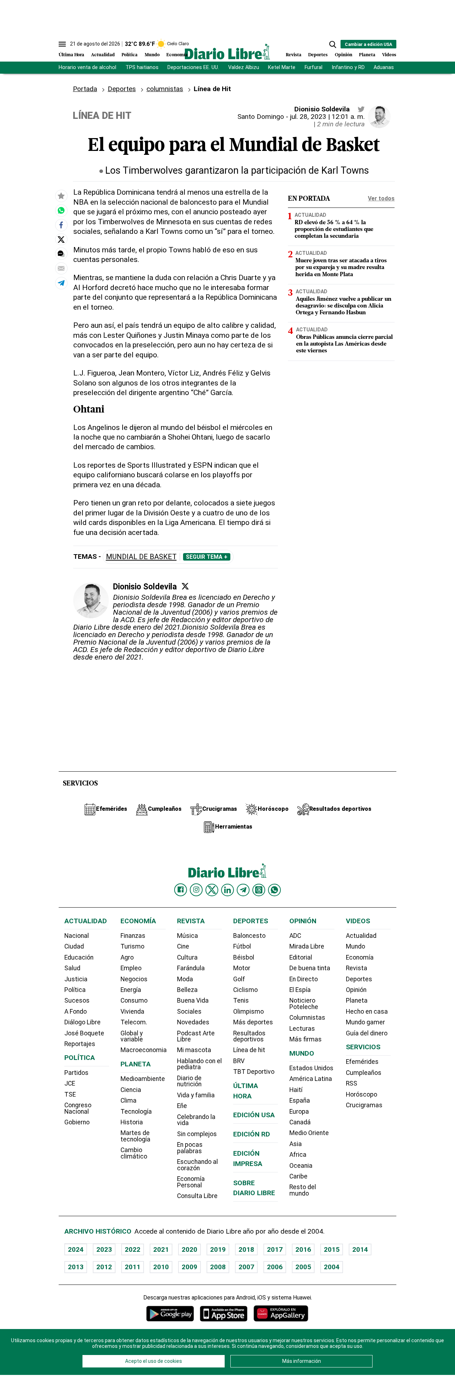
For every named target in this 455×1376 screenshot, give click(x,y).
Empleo (131, 968)
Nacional (76, 935)
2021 (161, 1249)
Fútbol (242, 946)
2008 (218, 1267)
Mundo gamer (365, 1022)
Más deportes (253, 1022)
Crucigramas (364, 1105)
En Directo (303, 979)
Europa (299, 1111)
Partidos (76, 1072)
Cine (183, 946)
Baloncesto (249, 935)
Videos (389, 55)
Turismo (132, 946)
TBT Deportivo (253, 1071)
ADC (295, 935)
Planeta (367, 55)
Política (130, 55)
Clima (128, 1100)
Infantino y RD (348, 67)
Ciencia (131, 1089)
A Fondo (75, 1011)
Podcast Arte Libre (196, 1036)
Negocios (134, 979)
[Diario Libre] (227, 51)
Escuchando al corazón (197, 1165)
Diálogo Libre (82, 1022)
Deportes (318, 55)
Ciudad (74, 946)
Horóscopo (361, 1094)
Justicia (75, 979)
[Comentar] (61, 253)
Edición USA (254, 1115)
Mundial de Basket (141, 557)
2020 (189, 1249)
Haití (296, 1089)
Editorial (300, 957)
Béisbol (243, 957)
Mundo (152, 55)
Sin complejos (197, 1134)
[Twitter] (185, 586)
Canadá (300, 1122)
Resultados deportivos (249, 1036)
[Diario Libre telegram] (243, 890)
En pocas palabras (190, 1148)
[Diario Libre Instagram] (196, 889)
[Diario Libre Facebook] (180, 889)
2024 (76, 1249)
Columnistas (307, 1017)
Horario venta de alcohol (87, 67)
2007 (246, 1267)
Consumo (134, 1000)
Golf (239, 979)
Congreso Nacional (77, 1108)
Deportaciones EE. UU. (193, 67)
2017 (275, 1249)
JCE (69, 1083)
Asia (295, 1143)
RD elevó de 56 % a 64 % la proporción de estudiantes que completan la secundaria (334, 229)
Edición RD (251, 1134)
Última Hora (71, 55)
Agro (127, 957)
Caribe (298, 1176)
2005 (303, 1267)
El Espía (300, 989)
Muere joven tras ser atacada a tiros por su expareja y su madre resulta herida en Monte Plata (341, 267)
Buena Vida (193, 1000)
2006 (275, 1267)
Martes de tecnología (135, 1136)
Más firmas (305, 1039)
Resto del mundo (302, 1190)
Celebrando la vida (196, 1120)
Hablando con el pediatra (199, 1064)
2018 (246, 1249)
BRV (239, 1061)
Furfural (313, 67)
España (299, 1100)
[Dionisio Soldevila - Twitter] (361, 109)
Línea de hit (249, 1050)
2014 (360, 1249)
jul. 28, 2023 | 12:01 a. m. (327, 116)
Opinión (343, 55)
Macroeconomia (144, 1050)
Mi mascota (194, 1050)
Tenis (241, 1000)
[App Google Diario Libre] (170, 1313)
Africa (297, 1154)
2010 (161, 1267)
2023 (104, 1249)
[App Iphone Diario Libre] (223, 1313)
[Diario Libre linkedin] (227, 890)
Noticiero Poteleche (303, 1003)
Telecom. (134, 1022)
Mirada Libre (306, 946)
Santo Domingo (260, 116)
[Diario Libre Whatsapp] (274, 890)
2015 (331, 1249)
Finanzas (133, 935)
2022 (132, 1249)
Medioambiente (143, 1078)
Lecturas (302, 1028)
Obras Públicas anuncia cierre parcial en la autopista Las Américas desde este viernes (344, 344)
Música (187, 935)
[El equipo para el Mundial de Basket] (61, 210)
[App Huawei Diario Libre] (280, 1313)
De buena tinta (309, 968)
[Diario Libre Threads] (258, 890)
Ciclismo (245, 989)
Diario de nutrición (189, 1081)
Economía (177, 55)
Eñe (182, 1105)
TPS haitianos (142, 67)
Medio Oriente (309, 1132)
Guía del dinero (366, 1033)
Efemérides (362, 1061)
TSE (70, 1094)
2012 (104, 1267)
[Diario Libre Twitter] (211, 890)
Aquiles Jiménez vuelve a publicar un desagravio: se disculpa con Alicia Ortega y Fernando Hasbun (343, 306)
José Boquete (84, 1033)
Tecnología (136, 1111)
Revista (293, 55)
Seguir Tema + (207, 557)
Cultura (187, 957)
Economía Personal (191, 1182)
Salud (72, 968)
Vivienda (132, 1011)
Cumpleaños (363, 1072)
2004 (331, 1267)
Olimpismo (248, 1011)
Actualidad (103, 55)
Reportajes (79, 1043)
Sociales (189, 1011)
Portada (85, 89)
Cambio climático (134, 1153)
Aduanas (384, 67)
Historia (132, 1122)
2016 (303, 1249)
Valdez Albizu (243, 67)
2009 (189, 1267)
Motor (241, 968)
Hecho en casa (367, 1011)
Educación (78, 957)
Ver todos (381, 198)
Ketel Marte (281, 67)
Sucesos (77, 1000)
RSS (351, 1083)
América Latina (310, 1078)
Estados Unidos (311, 1068)
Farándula (191, 968)
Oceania (300, 1165)
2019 (218, 1249)
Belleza (187, 989)
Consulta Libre (197, 1195)
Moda (185, 979)
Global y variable (132, 1036)
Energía (131, 989)
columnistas (164, 89)
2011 (132, 1267)
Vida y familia (196, 1095)
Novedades (193, 1022)
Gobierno (77, 1122)
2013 (76, 1267)
